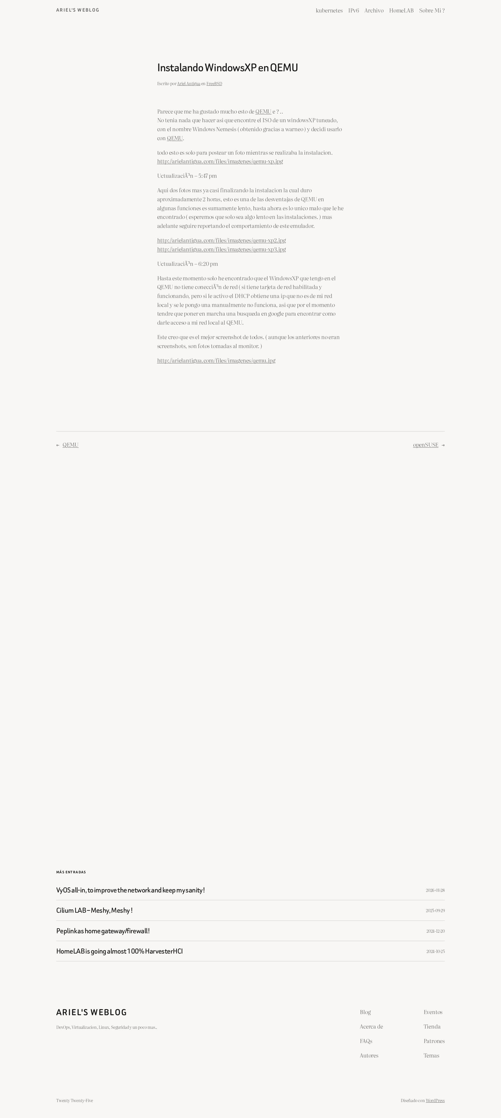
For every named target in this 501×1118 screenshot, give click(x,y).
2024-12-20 (435, 931)
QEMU (71, 444)
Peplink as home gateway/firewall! (103, 931)
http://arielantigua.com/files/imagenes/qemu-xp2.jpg (221, 240)
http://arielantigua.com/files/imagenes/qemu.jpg (216, 360)
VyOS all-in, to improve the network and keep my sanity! (130, 890)
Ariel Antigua (188, 83)
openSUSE (425, 444)
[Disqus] (250, 550)
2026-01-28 (435, 890)
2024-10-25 (435, 951)
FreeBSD (214, 83)
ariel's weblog (78, 10)
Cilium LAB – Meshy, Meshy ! (94, 910)
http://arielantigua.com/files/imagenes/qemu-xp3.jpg (221, 249)
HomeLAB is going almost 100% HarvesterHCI (119, 951)
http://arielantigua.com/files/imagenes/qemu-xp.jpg (220, 161)
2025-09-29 (435, 910)
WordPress (435, 1100)
